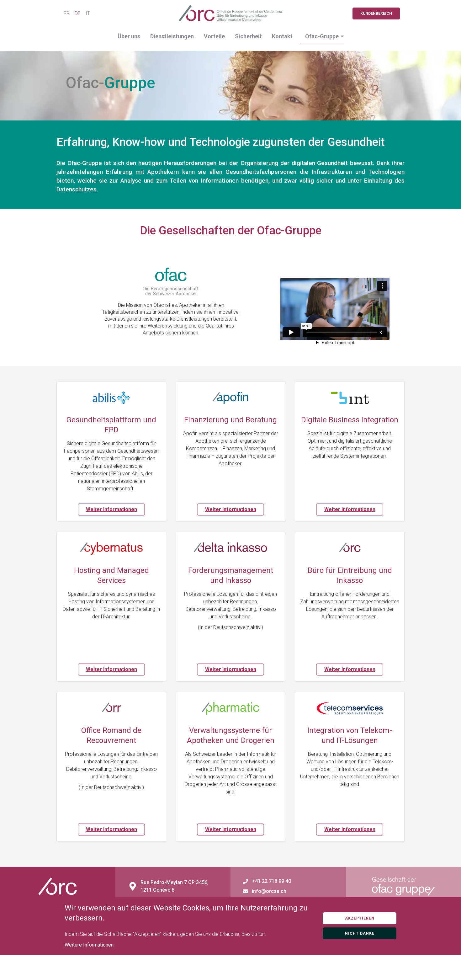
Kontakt (282, 36)
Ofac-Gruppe (322, 36)
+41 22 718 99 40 (271, 881)
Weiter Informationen (111, 509)
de (78, 13)
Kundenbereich (376, 13)
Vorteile (214, 36)
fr (67, 13)
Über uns (129, 36)
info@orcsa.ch (269, 891)
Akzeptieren (359, 918)
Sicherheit (248, 36)
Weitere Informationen (89, 945)
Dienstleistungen (172, 36)
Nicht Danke (359, 933)
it (88, 13)
